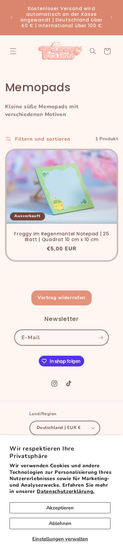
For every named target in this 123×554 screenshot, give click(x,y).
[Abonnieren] (100, 337)
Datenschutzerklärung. (66, 491)
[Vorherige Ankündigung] (11, 17)
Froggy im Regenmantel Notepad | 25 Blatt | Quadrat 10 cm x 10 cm (61, 237)
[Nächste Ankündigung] (111, 17)
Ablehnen (60, 523)
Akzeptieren (60, 507)
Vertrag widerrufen (61, 297)
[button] (13, 51)
